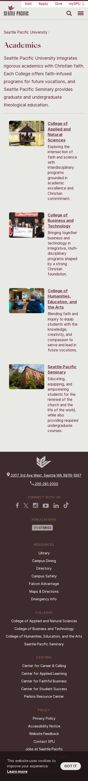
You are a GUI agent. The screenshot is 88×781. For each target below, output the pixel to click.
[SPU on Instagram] (35, 506)
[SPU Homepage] (44, 467)
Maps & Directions (44, 591)
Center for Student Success (44, 689)
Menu (78, 9)
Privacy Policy (44, 718)
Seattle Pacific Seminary (44, 644)
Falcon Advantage (44, 584)
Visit (28, 3)
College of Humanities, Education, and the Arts (44, 636)
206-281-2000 (46, 484)
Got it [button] (70, 766)
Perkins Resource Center (44, 696)
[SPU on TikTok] (66, 505)
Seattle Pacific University (25, 32)
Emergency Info (44, 599)
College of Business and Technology (61, 220)
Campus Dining (44, 561)
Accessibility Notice (44, 726)
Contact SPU (44, 741)
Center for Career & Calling (44, 666)
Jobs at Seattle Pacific (44, 749)
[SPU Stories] (42, 528)
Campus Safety (44, 576)
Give (58, 3)
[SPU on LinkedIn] (56, 506)
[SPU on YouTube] (46, 506)
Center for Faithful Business (44, 681)
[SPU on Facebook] (17, 506)
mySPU (74, 3)
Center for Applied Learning (44, 673)
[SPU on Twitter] (25, 506)
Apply (43, 3)
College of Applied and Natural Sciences (44, 621)
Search (68, 9)
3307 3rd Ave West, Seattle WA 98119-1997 (45, 475)
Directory (44, 568)
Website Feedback (44, 734)
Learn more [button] (17, 771)
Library (44, 553)
